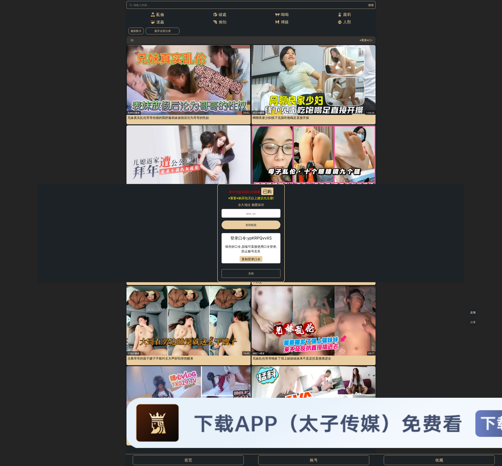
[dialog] (251, 233)
